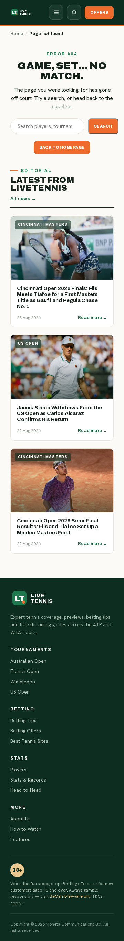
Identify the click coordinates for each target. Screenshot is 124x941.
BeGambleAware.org (70, 896)
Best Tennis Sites (29, 741)
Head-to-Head (25, 790)
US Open (20, 692)
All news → (23, 198)
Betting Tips (23, 720)
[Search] (74, 12)
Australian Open (28, 661)
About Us (20, 819)
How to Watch (25, 829)
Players (18, 769)
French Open (24, 671)
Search (103, 126)
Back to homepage (61, 147)
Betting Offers (25, 731)
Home (16, 33)
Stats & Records (28, 780)
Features (20, 839)
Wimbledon (22, 681)
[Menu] (56, 12)
